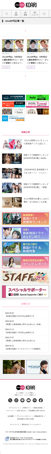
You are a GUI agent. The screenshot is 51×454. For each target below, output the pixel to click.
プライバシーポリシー (23, 416)
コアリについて (13, 408)
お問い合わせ (21, 410)
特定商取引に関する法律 (25, 419)
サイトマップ (14, 424)
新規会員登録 (38, 408)
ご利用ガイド (26, 408)
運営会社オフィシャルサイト (31, 424)
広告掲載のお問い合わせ (36, 410)
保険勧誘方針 (38, 416)
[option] (14, 367)
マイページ (10, 410)
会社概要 (11, 416)
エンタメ (6, 67)
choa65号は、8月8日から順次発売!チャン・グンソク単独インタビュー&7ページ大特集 (13, 60)
